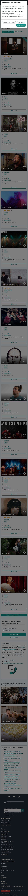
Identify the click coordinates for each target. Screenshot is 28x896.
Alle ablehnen (21, 22)
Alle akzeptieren (21, 25)
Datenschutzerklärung (17, 16)
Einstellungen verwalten (9, 22)
